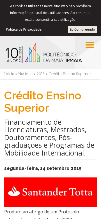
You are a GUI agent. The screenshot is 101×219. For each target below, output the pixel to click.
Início (9, 74)
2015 (40, 74)
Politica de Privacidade (24, 29)
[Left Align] (90, 45)
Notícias (25, 74)
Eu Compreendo (82, 29)
